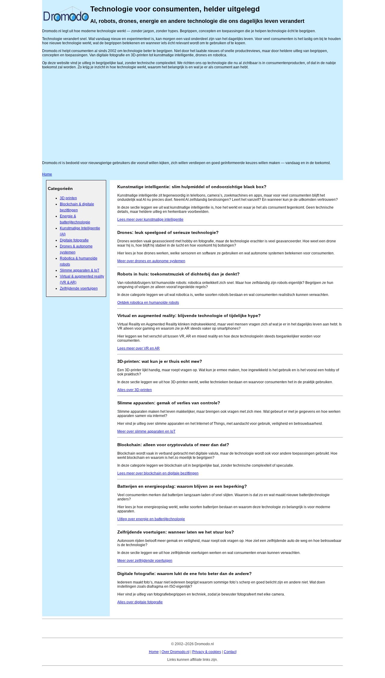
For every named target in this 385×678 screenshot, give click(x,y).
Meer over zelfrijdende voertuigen (144, 560)
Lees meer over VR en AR (138, 348)
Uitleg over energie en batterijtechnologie (151, 519)
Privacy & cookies (206, 652)
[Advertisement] (192, 115)
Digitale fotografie (74, 240)
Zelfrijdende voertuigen (79, 288)
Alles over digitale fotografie (140, 602)
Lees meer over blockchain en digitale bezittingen (158, 473)
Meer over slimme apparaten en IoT (146, 431)
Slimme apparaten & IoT (79, 270)
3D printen (68, 198)
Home (47, 174)
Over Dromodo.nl (175, 652)
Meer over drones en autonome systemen (151, 261)
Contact (230, 652)
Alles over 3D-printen (134, 390)
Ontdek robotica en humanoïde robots (148, 302)
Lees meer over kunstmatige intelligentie (150, 219)
